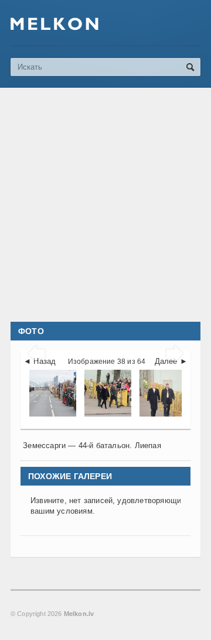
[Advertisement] (105, 204)
